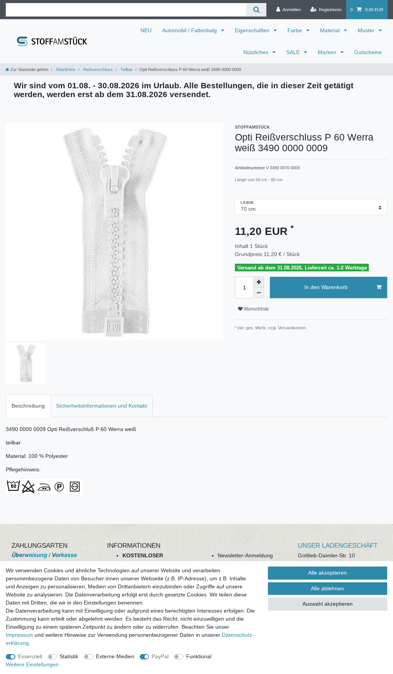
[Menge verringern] (258, 292)
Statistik (68, 656)
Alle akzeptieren (327, 573)
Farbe (295, 30)
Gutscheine (368, 52)
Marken (328, 52)
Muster (367, 30)
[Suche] (256, 10)
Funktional (198, 656)
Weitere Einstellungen (32, 664)
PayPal (160, 656)
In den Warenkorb (326, 287)
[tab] (28, 406)
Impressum (19, 635)
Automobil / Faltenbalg (190, 30)
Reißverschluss (97, 69)
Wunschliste (256, 309)
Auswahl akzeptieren (327, 604)
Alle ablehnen (327, 588)
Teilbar (126, 69)
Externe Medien (115, 656)
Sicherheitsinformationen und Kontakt (101, 406)
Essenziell (30, 656)
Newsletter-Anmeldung (245, 555)
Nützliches (256, 52)
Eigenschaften (253, 30)
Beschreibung (28, 406)
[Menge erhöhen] (258, 282)
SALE (293, 52)
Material (330, 30)
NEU (146, 30)
